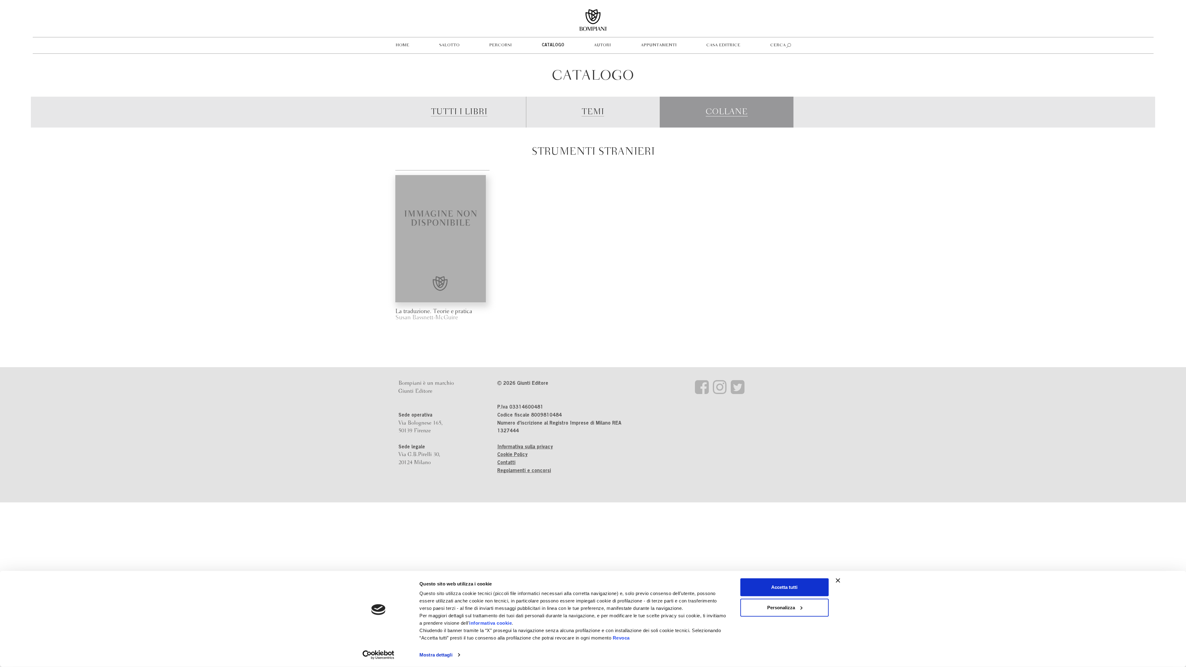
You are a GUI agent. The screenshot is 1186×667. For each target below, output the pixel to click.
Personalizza (781, 607)
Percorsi (500, 45)
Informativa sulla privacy (525, 447)
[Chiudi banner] (838, 580)
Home (402, 45)
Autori (602, 45)
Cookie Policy (512, 454)
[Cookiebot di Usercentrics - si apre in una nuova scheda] (378, 655)
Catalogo (553, 45)
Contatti (506, 462)
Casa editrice (723, 45)
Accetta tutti (784, 587)
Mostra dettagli (435, 654)
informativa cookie (490, 623)
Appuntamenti (659, 45)
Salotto (449, 45)
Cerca (778, 45)
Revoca (621, 637)
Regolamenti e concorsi (524, 470)
